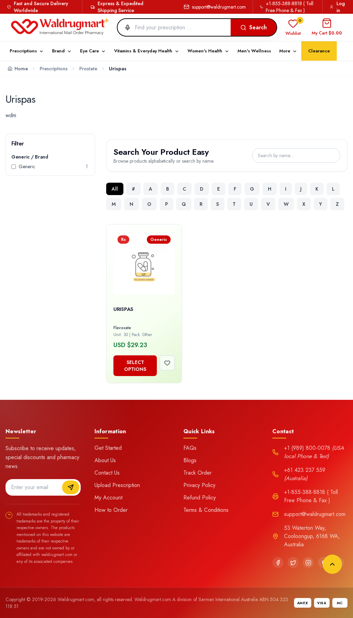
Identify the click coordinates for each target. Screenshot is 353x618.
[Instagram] (308, 562)
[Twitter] (293, 562)
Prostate (88, 68)
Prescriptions (54, 68)
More (284, 51)
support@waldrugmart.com (219, 6)
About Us (105, 460)
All (115, 188)
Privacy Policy (199, 485)
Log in (340, 7)
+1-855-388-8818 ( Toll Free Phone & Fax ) (289, 7)
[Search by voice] (125, 27)
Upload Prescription (117, 485)
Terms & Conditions (206, 510)
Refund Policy (199, 498)
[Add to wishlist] (167, 363)
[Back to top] (332, 564)
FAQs (189, 448)
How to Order (111, 510)
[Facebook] (277, 562)
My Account (108, 498)
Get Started (108, 448)
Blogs (189, 460)
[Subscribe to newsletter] (70, 487)
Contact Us (107, 473)
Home (21, 68)
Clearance (319, 51)
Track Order (197, 473)
